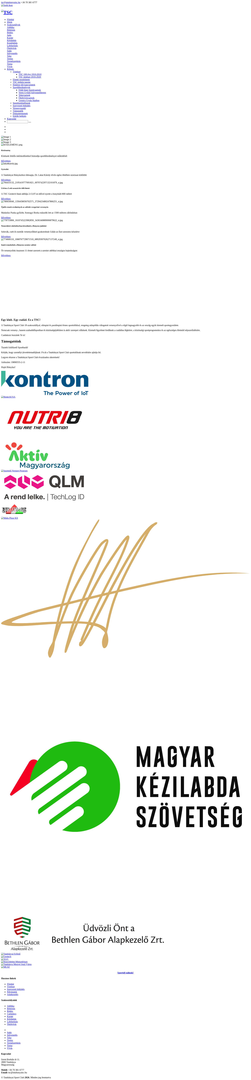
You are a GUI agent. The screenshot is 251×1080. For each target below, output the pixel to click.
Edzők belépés (19, 116)
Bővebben (6, 161)
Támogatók (18, 111)
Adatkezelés (12, 994)
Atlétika (10, 27)
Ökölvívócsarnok (26, 98)
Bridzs (10, 32)
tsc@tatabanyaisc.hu (10, 2)
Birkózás (11, 30)
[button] (13, 24)
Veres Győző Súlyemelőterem (32, 92)
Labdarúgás (12, 45)
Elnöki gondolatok (21, 79)
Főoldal (10, 19)
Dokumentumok (20, 113)
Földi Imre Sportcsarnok (30, 90)
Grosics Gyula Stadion (29, 100)
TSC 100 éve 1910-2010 (30, 74)
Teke (9, 56)
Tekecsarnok (24, 95)
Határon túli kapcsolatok (24, 85)
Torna (9, 64)
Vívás (9, 66)
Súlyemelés (12, 53)
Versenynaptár (19, 108)
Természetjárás (13, 61)
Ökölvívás (11, 48)
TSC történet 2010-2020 (30, 77)
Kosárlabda (12, 43)
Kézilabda (11, 40)
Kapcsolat (11, 118)
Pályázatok (12, 992)
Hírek (9, 22)
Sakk (9, 51)
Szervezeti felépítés (21, 105)
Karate (10, 38)
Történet (11, 986)
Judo (9, 35)
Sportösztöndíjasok (21, 103)
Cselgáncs (11, 1014)
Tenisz (10, 58)
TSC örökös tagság (21, 82)
